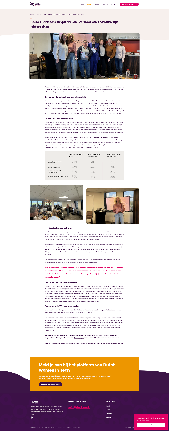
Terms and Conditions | (58, 427)
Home (82, 4)
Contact (113, 4)
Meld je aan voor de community (50, 384)
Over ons (105, 4)
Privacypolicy (33, 427)
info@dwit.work (79, 407)
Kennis (89, 4)
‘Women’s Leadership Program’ (113, 343)
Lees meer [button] (145, 420)
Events (97, 4)
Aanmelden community (128, 4)
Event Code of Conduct (44, 427)
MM (79, 427)
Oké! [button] (150, 425)
